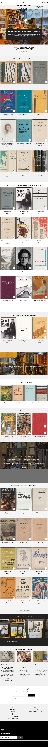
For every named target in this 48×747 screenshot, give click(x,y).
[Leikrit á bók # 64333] (39, 328)
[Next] (45, 331)
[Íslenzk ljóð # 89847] (8, 198)
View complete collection (24, 348)
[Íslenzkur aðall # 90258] (40, 72)
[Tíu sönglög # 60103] (23, 499)
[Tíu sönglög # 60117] (23, 558)
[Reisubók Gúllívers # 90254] (23, 101)
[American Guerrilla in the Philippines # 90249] (8, 161)
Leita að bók (39, 8)
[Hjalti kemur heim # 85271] (39, 424)
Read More (24, 675)
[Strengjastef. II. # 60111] (40, 529)
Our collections (3, 728)
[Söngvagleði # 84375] (8, 499)
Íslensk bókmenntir (41, 402)
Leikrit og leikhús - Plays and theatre (24, 315)
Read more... (24, 467)
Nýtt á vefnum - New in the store (24, 59)
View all (24, 308)
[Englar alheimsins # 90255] (8, 101)
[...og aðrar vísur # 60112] (8, 558)
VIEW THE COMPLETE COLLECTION (24, 610)
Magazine (2, 729)
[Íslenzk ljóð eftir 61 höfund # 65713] (40, 258)
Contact (2, 730)
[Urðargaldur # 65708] (8, 258)
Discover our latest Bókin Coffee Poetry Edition (36, 639)
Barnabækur (24, 411)
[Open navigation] (10, 2)
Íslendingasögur (18, 402)
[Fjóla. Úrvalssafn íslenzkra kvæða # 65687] (8, 228)
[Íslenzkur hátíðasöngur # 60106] (8, 529)
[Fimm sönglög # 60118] (40, 558)
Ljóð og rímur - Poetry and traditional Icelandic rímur (24, 185)
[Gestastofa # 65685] (40, 198)
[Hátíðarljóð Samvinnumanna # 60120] (23, 588)
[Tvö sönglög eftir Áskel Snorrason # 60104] (40, 499)
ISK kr (45, 742)
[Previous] (3, 331)
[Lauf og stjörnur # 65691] (23, 228)
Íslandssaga (6, 402)
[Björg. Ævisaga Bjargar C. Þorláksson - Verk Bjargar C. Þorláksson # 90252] (8, 130)
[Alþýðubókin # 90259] (23, 72)
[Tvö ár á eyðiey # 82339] (24, 424)
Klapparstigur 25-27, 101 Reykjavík (24, 37)
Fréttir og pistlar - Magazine (24, 649)
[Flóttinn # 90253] (40, 101)
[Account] (42, 2)
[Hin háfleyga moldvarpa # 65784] (40, 287)
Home (1, 726)
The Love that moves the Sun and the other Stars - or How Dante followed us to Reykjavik (7, 666)
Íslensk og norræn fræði (30, 402)
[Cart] (47, 2)
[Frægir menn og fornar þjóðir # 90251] (23, 130)
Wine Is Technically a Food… (40, 665)
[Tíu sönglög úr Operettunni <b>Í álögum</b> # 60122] (40, 588)
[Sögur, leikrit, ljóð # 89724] (23, 198)
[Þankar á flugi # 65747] (23, 287)
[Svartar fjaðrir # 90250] (40, 130)
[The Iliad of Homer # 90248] (23, 161)
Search (26, 726)
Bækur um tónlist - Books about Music (24, 485)
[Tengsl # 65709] (23, 258)
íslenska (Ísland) (37, 742)
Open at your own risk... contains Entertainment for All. (24, 666)
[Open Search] (40, 2)
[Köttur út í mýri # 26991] (8, 424)
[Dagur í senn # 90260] (8, 72)
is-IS (45, 2)
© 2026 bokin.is (3, 743)
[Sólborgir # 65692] (40, 228)
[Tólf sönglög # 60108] (23, 529)
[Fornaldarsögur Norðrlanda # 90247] (40, 161)
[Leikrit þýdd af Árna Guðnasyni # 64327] (24, 328)
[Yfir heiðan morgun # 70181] (8, 287)
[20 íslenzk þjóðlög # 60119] (8, 588)
